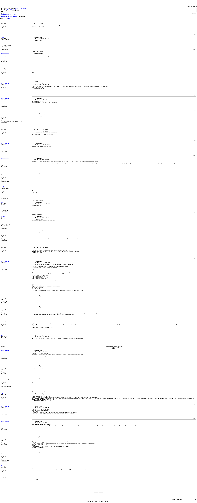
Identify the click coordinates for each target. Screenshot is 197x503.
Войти (10, 14)
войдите (16, 8)
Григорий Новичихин (5, 22)
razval (2, 335)
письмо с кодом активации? (11, 9)
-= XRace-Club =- (2, 16)
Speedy (2, 172)
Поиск (8, 14)
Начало (2, 14)
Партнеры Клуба (15, 16)
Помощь (5, 14)
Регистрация (13, 14)
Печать (195, 18)
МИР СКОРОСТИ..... (9, 16)
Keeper (2, 393)
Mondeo (2, 67)
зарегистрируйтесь (23, 8)
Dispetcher (3, 37)
